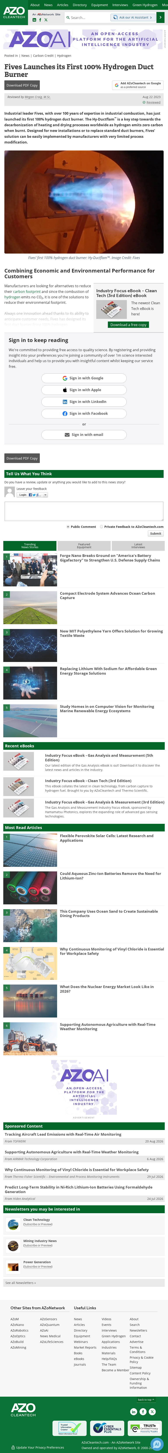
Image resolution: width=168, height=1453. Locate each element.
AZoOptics (17, 1336)
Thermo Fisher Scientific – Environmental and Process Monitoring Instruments (66, 1177)
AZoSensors (48, 1319)
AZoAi (44, 1330)
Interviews (109, 1330)
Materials (109, 1353)
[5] (30, 720)
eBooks (79, 1359)
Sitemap (136, 1367)
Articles (79, 1325)
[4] (30, 683)
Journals (80, 1364)
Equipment (82, 1336)
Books (78, 1353)
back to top (145, 1399)
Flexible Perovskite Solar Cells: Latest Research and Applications (107, 838)
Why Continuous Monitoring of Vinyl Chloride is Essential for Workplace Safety (112, 951)
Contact (135, 1336)
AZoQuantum (50, 1325)
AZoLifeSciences (51, 1342)
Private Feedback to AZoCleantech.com (134, 527)
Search (135, 1325)
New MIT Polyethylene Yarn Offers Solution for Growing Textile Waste (111, 633)
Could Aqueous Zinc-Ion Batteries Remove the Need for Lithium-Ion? (110, 875)
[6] (30, 1038)
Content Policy (140, 1373)
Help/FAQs (109, 1359)
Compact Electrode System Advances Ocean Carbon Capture (107, 595)
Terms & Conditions (137, 1349)
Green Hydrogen (114, 1336)
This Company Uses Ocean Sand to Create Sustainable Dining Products (109, 913)
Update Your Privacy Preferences (39, 1447)
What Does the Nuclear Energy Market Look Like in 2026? (107, 988)
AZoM (14, 1319)
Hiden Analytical (24, 1199)
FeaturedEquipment (84, 545)
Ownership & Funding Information (139, 1383)
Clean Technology (36, 1220)
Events (106, 1325)
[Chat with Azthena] (157, 1444)
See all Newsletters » (20, 1283)
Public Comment (83, 527)
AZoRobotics (19, 1330)
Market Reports (85, 1347)
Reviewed (154, 102)
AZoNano (17, 1325)
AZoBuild (17, 1342)
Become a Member (115, 1370)
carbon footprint (27, 291)
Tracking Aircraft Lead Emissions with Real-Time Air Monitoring (63, 1134)
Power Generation (37, 1262)
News (25, 56)
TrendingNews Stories (29, 545)
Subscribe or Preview (37, 1224)
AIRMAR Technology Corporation (35, 1159)
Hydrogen (64, 56)
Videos (106, 1319)
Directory (80, 1330)
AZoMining (18, 1347)
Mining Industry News (40, 1241)
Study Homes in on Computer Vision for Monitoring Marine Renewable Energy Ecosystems (107, 708)
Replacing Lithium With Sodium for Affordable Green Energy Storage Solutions (108, 671)
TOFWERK (19, 1141)
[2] (30, 607)
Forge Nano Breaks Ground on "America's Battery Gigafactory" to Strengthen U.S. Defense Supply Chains (110, 557)
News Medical (50, 1336)
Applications (111, 1342)
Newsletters (138, 1330)
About (134, 1319)
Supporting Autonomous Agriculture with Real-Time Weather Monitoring (108, 1026)
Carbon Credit (43, 56)
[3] (30, 645)
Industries (109, 1347)
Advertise (137, 1342)
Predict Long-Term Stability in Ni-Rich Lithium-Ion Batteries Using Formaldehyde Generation (78, 1189)
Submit (155, 533)
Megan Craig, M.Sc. (38, 97)
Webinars (81, 1342)
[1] (30, 570)
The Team (109, 1364)
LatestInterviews (138, 545)
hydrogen (12, 297)
